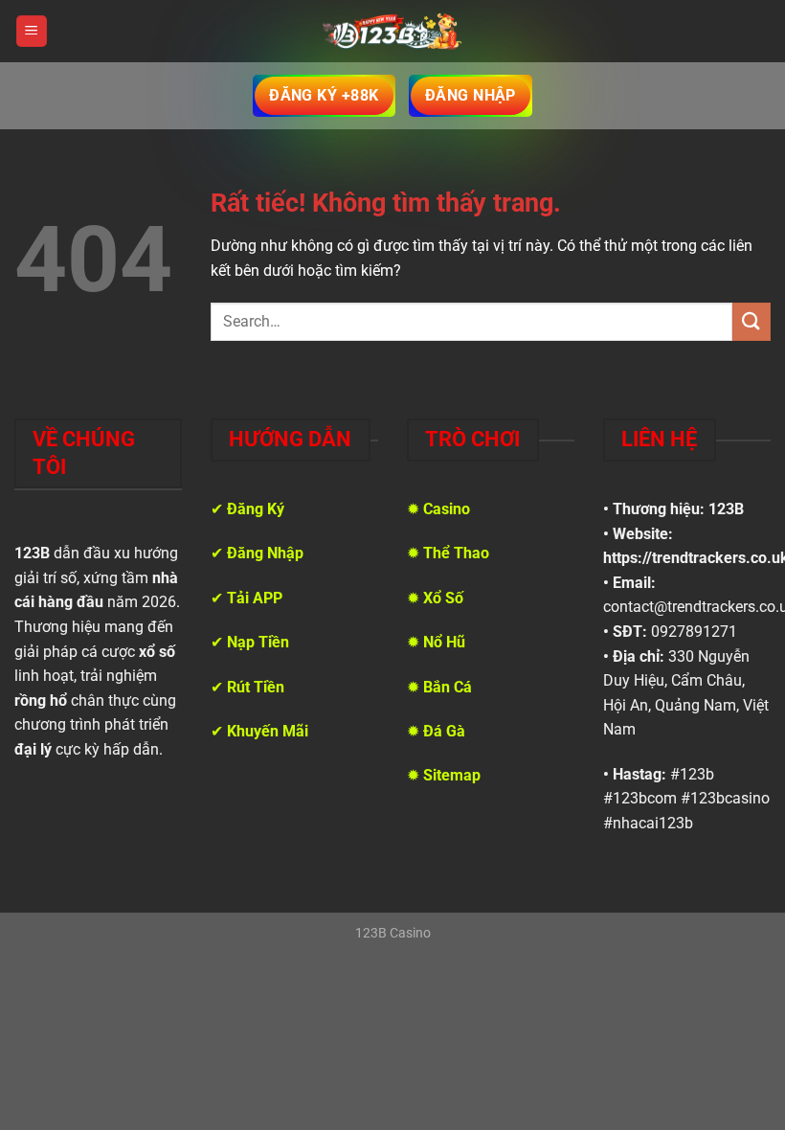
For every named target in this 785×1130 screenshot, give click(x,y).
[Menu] (31, 31)
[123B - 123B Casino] (392, 31)
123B (726, 509)
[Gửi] (751, 321)
